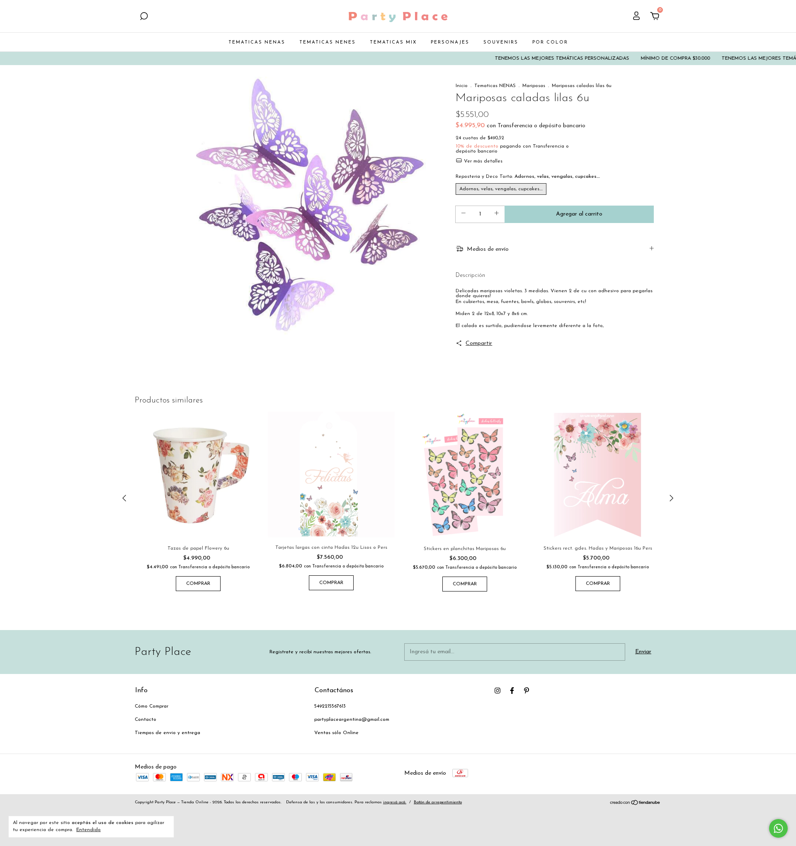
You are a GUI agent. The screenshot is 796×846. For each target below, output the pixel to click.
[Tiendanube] (635, 804)
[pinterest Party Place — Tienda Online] (526, 690)
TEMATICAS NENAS (256, 42)
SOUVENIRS (500, 42)
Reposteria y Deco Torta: (528, 176)
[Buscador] (144, 17)
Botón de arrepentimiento (438, 802)
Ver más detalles (482, 161)
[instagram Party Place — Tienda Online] (497, 690)
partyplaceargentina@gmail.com (351, 719)
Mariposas (533, 85)
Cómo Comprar (151, 706)
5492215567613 (330, 706)
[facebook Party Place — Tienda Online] (512, 690)
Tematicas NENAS (495, 85)
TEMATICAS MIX (393, 42)
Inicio (462, 85)
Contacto (145, 719)
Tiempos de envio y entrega (167, 732)
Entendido (88, 829)
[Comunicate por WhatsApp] (778, 828)
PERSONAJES (450, 42)
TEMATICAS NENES (327, 42)
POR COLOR (550, 42)
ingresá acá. (394, 802)
